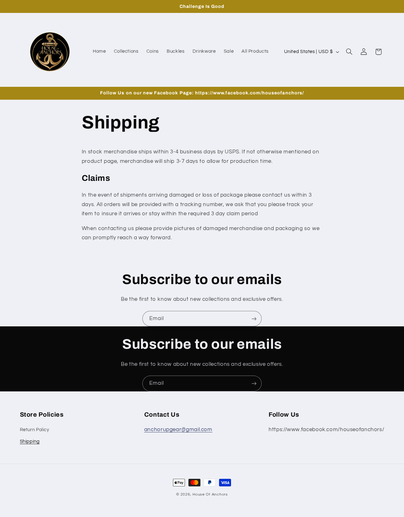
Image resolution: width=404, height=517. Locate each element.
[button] (349, 52)
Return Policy (34, 429)
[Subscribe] (254, 318)
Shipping (30, 441)
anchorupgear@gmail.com (178, 429)
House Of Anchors (210, 494)
